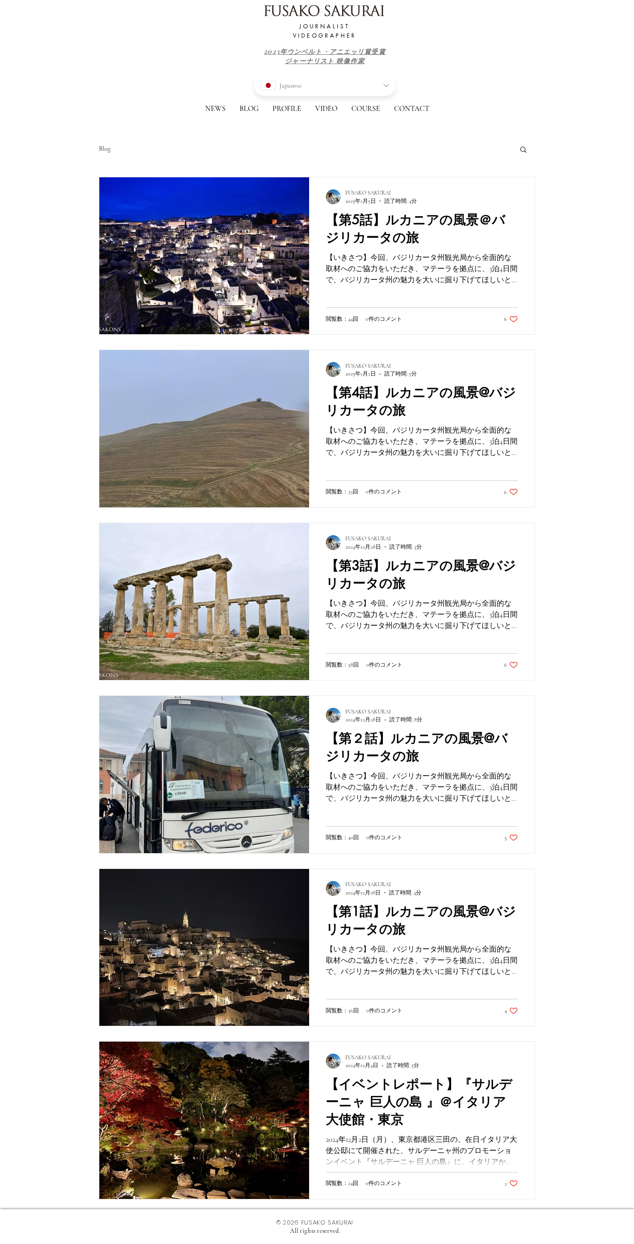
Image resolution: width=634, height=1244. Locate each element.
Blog (104, 149)
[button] (523, 150)
